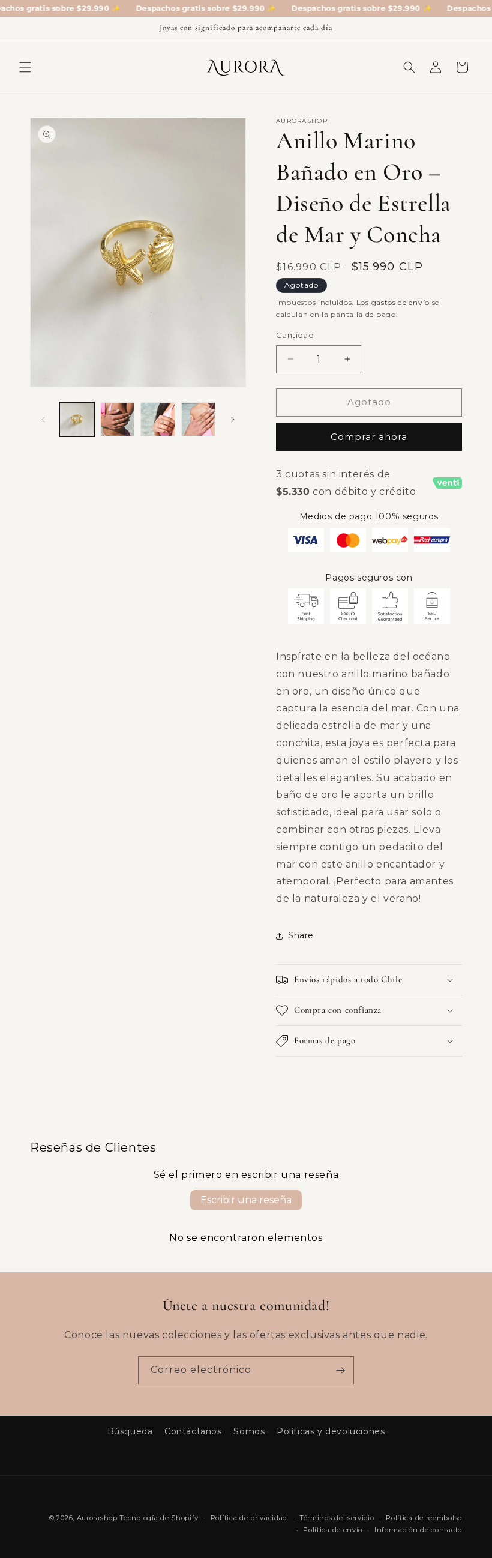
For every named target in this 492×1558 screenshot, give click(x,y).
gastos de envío (400, 302)
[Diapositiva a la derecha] (233, 419)
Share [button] (301, 935)
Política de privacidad (249, 1518)
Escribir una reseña (246, 1200)
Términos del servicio (336, 1518)
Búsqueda (130, 1431)
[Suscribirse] (340, 1370)
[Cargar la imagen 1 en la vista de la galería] (76, 419)
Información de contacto (418, 1530)
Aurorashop (97, 1518)
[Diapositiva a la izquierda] (43, 419)
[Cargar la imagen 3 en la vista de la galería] (157, 419)
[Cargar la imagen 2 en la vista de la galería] (117, 419)
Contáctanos (193, 1431)
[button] (25, 67)
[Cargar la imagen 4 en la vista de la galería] (198, 419)
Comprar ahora (369, 436)
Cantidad (295, 335)
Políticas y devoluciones (331, 1431)
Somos (249, 1431)
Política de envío (332, 1530)
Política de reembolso (424, 1518)
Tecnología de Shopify (159, 1518)
